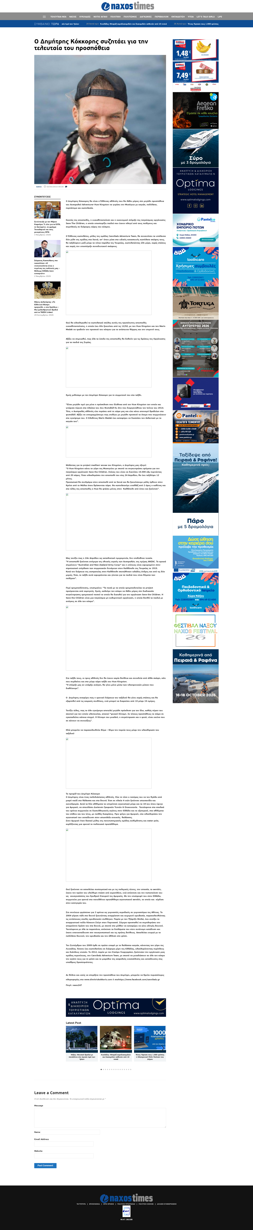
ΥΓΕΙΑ (191, 16)
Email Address (41, 1139)
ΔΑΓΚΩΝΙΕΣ (146, 16)
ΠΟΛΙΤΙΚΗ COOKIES (146, 1204)
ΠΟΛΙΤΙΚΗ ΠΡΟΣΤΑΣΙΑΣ (126, 1204)
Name (37, 1132)
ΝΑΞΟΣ (72, 16)
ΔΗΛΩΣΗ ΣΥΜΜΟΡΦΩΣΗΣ (166, 1204)
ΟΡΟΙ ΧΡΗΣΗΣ (108, 1204)
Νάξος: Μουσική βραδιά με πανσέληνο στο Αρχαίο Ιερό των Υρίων (82, 1057)
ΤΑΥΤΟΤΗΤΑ (81, 1204)
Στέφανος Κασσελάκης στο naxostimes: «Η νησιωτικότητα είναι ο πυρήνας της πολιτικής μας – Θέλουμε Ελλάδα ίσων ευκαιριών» (47, 267)
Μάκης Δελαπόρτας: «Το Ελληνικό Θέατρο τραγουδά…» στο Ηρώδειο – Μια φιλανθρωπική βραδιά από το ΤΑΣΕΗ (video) (46, 307)
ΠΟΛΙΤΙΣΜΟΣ (130, 16)
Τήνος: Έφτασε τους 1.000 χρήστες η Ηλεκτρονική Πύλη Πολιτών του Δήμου (181, 24)
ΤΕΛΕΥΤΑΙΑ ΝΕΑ (58, 16)
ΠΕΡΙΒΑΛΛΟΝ (161, 16)
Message (38, 1105)
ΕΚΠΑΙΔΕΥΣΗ (178, 16)
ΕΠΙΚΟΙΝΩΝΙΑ (94, 1204)
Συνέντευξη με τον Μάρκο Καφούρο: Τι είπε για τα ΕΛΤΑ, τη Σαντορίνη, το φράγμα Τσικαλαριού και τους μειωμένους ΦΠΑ (47, 226)
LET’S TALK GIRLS (206, 16)
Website (38, 1151)
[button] (163, 1048)
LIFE (220, 16)
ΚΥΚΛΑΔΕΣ (85, 16)
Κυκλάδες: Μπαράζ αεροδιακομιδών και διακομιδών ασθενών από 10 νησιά (93, 24)
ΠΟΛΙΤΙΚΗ (115, 16)
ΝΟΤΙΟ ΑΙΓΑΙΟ (100, 16)
